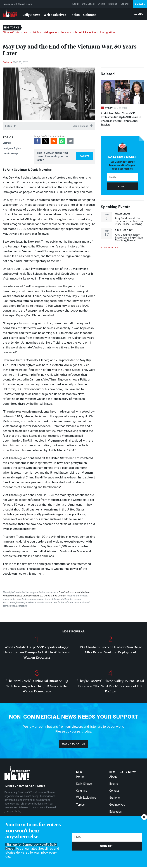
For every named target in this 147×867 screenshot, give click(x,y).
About (75, 4)
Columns (89, 15)
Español (125, 4)
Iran (25, 32)
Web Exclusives (55, 15)
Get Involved (117, 804)
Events (101, 4)
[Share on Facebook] (37, 141)
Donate (140, 4)
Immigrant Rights (12, 148)
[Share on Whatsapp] (62, 141)
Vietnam (7, 142)
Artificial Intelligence (44, 32)
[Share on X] (45, 141)
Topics (75, 15)
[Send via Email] (70, 141)
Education (115, 811)
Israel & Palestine (85, 32)
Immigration (107, 32)
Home (80, 776)
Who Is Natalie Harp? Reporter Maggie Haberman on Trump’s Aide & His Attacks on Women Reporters (36, 652)
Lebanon (66, 32)
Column (7, 62)
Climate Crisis (11, 32)
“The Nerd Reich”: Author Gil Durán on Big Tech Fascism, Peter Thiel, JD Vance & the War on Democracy (37, 686)
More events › (109, 247)
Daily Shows (31, 15)
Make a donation (73, 744)
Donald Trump (10, 153)
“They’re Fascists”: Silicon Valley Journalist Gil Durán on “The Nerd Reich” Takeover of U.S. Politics (110, 686)
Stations (112, 4)
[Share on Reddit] (54, 141)
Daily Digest (88, 4)
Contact (114, 790)
